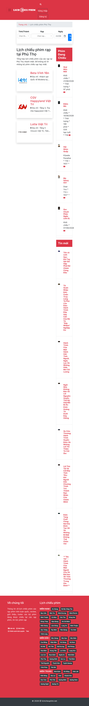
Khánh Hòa (68, 675)
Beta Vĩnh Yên (39, 73)
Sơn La (63, 659)
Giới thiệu (21, 628)
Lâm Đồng (54, 625)
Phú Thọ (43, 659)
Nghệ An (62, 655)
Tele (27, 631)
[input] (58, 36)
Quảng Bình (62, 680)
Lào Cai (43, 655)
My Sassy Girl (66, 180)
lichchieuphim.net (49, 701)
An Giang (55, 609)
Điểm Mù (65, 105)
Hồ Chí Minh (66, 621)
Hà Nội (43, 646)
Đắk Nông (44, 675)
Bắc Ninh (73, 638)
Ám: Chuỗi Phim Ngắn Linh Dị (66, 214)
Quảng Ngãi (45, 684)
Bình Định (57, 671)
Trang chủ (22, 24)
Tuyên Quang (67, 663)
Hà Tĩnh (51, 646)
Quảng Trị (55, 684)
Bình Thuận (44, 617)
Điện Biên (54, 642)
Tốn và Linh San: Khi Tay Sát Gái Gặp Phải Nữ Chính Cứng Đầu (66, 262)
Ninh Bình (71, 655)
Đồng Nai (72, 617)
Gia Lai (53, 675)
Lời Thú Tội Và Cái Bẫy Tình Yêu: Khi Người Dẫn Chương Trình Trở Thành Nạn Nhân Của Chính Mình (67, 484)
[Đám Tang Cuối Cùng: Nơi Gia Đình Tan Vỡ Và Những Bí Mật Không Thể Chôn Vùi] (59, 513)
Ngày (60, 31)
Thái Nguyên (45, 663)
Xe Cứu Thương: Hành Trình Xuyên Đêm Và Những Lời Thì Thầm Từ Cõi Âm (67, 442)
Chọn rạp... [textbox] (41, 36)
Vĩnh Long (44, 634)
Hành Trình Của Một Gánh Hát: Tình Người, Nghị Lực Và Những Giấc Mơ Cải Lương (66, 357)
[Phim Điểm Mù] (59, 102)
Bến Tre (52, 613)
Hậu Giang (54, 621)
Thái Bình (72, 659)
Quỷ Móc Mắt (65, 69)
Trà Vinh (73, 630)
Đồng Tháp (44, 621)
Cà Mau (54, 617)
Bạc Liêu (43, 613)
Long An (64, 625)
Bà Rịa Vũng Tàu (66, 609)
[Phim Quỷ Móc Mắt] (59, 65)
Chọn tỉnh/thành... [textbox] (23, 36)
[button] (43, 4)
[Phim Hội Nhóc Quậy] (59, 145)
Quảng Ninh (53, 659)
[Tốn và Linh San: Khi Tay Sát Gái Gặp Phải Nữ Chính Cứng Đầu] (59, 251)
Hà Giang (63, 642)
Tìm (71, 39)
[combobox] (23, 36)
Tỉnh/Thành (24, 31)
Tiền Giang (63, 630)
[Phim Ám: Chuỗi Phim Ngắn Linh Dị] (59, 208)
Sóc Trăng (44, 630)
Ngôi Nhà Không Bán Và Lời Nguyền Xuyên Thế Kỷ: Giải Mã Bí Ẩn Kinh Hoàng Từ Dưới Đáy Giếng (66, 401)
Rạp (42, 31)
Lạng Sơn (72, 650)
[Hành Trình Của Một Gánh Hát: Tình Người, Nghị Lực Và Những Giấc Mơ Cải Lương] (59, 341)
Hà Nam (72, 642)
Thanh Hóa (56, 663)
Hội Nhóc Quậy (65, 149)
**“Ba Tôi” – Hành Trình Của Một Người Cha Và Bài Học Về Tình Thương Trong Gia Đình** (67, 571)
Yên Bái (53, 667)
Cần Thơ (63, 617)
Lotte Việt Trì (39, 124)
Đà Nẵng (67, 671)
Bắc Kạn (64, 638)
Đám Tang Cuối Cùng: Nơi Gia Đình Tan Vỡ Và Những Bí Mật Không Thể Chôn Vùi (66, 529)
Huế (60, 675)
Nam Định (52, 655)
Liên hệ (12, 628)
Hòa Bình (44, 650)
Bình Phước (73, 613)
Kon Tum (43, 680)
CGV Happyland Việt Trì (40, 101)
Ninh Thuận (74, 625)
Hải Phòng (71, 646)
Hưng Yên (53, 650)
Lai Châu (63, 650)
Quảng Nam (74, 680)
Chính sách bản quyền (16, 631)
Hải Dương (60, 646)
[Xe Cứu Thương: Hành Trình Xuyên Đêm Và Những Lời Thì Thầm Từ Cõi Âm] (59, 429)
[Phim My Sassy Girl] (59, 177)
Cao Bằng (44, 642)
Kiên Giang (44, 625)
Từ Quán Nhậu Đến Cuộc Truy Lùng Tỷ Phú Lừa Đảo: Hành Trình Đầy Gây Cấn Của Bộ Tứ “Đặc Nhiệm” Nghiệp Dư (66, 307)
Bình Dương (62, 613)
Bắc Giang (54, 638)
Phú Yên (52, 680)
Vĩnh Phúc (44, 667)
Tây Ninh (54, 630)
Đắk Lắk (75, 671)
